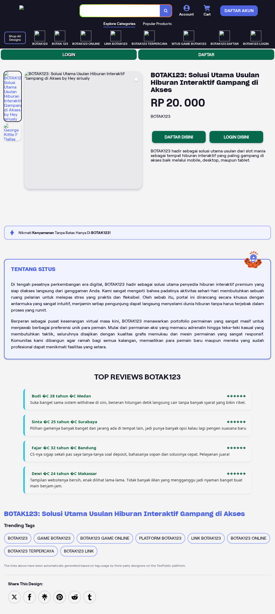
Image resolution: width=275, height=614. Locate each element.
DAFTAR (206, 54)
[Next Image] (137, 131)
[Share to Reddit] (74, 596)
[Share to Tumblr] (89, 596)
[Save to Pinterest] (59, 596)
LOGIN (69, 54)
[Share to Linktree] (44, 596)
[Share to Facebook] (29, 596)
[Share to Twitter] (14, 596)
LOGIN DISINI (236, 137)
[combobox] (120, 11)
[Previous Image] (28, 131)
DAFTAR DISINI (179, 137)
